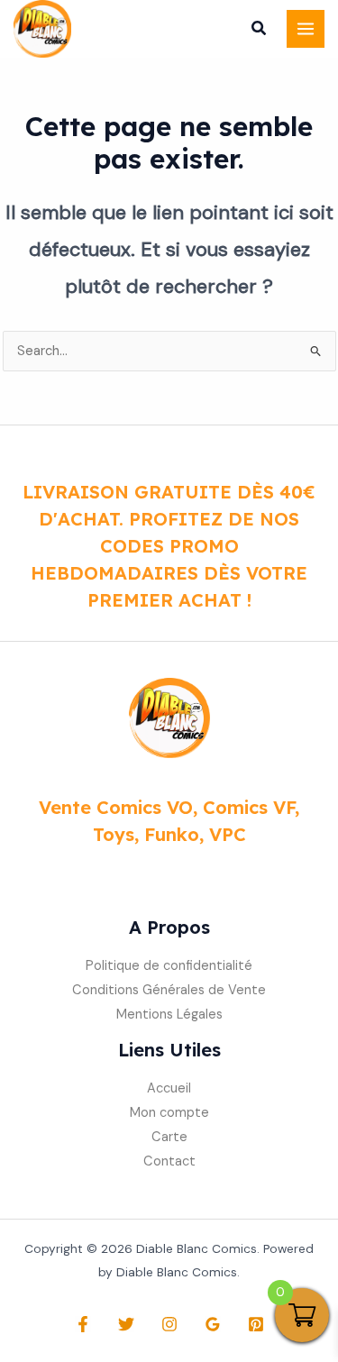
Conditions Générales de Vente (169, 990)
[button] (259, 30)
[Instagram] (169, 1324)
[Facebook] (83, 1324)
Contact (169, 1161)
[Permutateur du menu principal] (305, 29)
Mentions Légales (169, 1014)
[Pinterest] (256, 1324)
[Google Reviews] (213, 1324)
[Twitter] (126, 1324)
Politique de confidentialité (169, 965)
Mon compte (169, 1112)
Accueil (169, 1088)
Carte (169, 1137)
